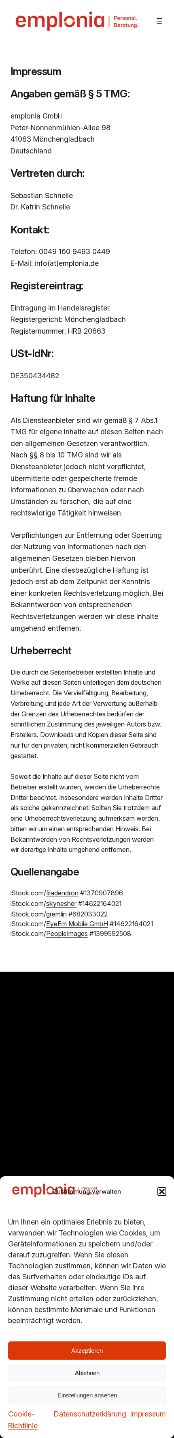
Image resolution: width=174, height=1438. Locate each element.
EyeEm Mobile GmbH (77, 924)
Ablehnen (87, 1372)
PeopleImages (67, 933)
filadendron (62, 893)
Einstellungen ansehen (87, 1395)
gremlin (56, 914)
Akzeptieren (87, 1350)
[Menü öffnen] (159, 21)
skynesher (61, 903)
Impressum (148, 1414)
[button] (162, 1192)
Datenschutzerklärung (90, 1414)
